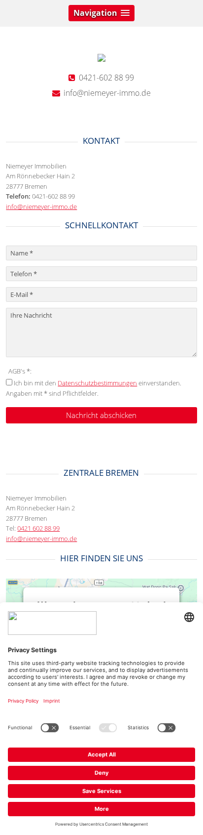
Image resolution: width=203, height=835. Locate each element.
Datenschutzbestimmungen (97, 382)
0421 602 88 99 (38, 528)
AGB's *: (20, 371)
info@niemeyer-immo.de (41, 206)
